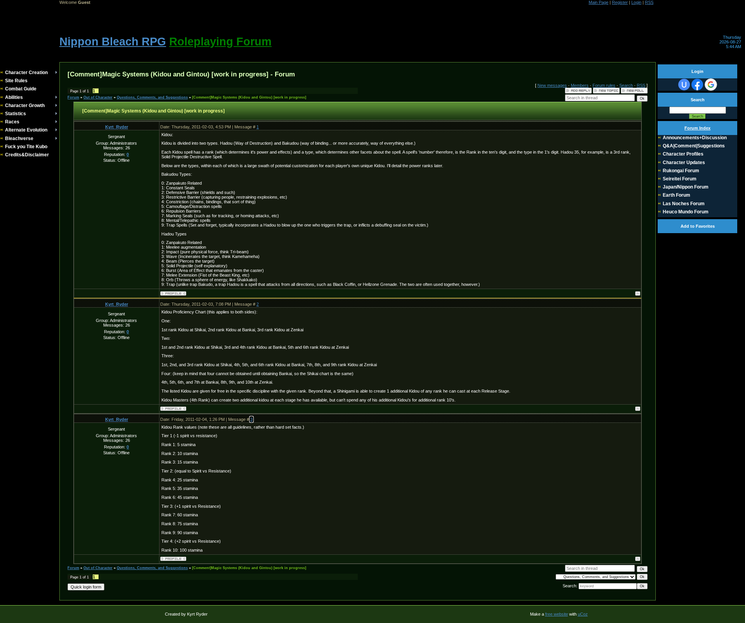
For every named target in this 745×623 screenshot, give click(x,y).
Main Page (598, 2)
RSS (649, 2)
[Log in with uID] (684, 84)
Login (636, 2)
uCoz (583, 614)
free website (556, 614)
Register (620, 2)
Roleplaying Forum (220, 41)
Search (626, 85)
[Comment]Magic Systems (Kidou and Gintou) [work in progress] (249, 97)
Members (580, 85)
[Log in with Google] (711, 84)
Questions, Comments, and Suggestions (152, 97)
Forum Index (697, 128)
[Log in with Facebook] (697, 84)
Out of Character (98, 97)
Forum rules (604, 85)
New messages (552, 85)
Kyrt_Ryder (116, 127)
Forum (73, 97)
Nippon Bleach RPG (112, 41)
